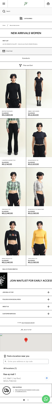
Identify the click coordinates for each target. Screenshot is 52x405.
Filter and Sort (28, 65)
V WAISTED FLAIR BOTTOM (8, 160)
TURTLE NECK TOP (32, 258)
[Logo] (26, 4)
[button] (48, 4)
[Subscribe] (48, 51)
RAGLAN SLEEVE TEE (33, 160)
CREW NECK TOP (6, 209)
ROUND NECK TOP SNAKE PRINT (36, 209)
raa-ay (23, 322)
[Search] (2, 11)
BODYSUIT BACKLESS (7, 111)
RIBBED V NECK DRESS (33, 111)
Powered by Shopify (30, 322)
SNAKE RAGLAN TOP (7, 258)
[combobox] (26, 11)
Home (4, 25)
